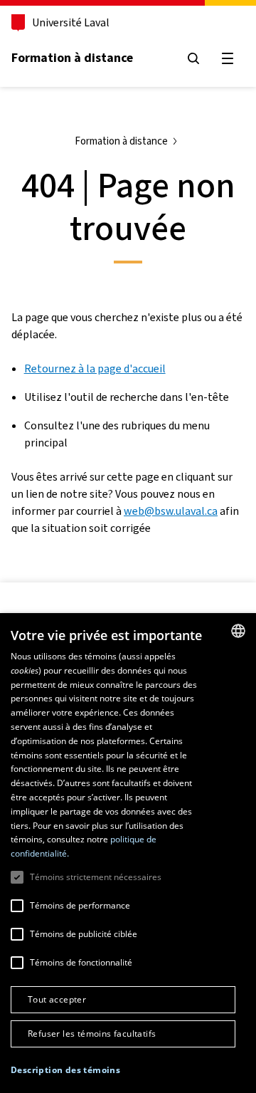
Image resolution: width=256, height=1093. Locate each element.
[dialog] (128, 853)
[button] (65, 1070)
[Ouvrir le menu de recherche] (193, 58)
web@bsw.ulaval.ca (171, 510)
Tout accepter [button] (57, 999)
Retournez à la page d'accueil (95, 368)
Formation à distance (72, 57)
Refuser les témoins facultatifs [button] (92, 1033)
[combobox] (238, 631)
